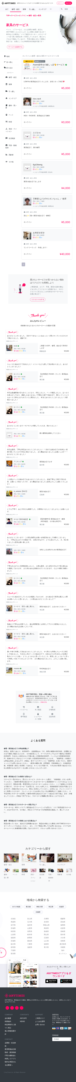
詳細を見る (44, 702)
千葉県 (13, 950)
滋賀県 (29, 947)
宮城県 (13, 928)
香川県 (46, 947)
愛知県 (29, 941)
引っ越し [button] (32, 9)
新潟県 (13, 953)
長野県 (29, 931)
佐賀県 (62, 928)
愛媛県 (62, 919)
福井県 (29, 925)
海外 (62, 950)
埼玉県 (50, 907)
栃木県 (13, 944)
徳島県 (46, 944)
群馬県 (13, 947)
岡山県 (46, 934)
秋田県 (13, 931)
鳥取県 (46, 928)
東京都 (28, 907)
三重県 (29, 944)
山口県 (46, 941)
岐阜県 (29, 934)
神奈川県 (39, 907)
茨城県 (13, 941)
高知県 (62, 922)
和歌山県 (46, 925)
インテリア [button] (43, 9)
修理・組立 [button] (16, 9)
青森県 (13, 922)
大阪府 (61, 907)
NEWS (22, 1021)
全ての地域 (16, 907)
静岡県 (29, 938)
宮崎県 (62, 941)
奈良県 (46, 922)
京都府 (38, 912)
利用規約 (8, 1021)
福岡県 (62, 925)
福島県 (13, 938)
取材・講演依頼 (10, 1052)
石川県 (29, 922)
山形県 (13, 934)
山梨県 (29, 928)
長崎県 (62, 931)
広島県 (46, 938)
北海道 (13, 919)
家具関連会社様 (10, 1049)
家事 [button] (24, 9)
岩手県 (13, 925)
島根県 (46, 931)
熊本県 (62, 934)
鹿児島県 (63, 944)
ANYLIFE (23, 1018)
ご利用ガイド (40, 1018)
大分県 (62, 938)
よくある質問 (40, 1021)
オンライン (63, 953)
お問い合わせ (40, 1024)
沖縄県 (62, 947)
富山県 (29, 919)
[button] (24, 708)
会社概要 (8, 1018)
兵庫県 (46, 919)
